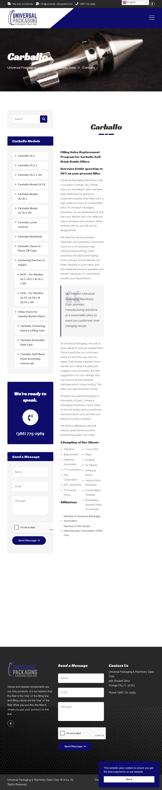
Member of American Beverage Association (82, 518)
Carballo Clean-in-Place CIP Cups (29, 248)
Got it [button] (129, 779)
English (131, 2)
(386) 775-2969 (87, 4)
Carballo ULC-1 (27, 165)
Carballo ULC (26, 155)
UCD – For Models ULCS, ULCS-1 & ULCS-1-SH (31, 298)
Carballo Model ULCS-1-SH (28, 210)
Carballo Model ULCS (31, 184)
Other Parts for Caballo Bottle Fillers (31, 314)
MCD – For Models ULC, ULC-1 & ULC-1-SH (32, 279)
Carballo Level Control (27, 224)
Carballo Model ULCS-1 (28, 196)
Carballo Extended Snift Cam (32, 342)
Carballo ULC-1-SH (30, 174)
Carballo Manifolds (30, 236)
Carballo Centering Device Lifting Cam (32, 328)
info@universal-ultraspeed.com (56, 4)
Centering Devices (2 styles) (31, 262)
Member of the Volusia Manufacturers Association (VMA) (83, 528)
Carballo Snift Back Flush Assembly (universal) (32, 359)
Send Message (28, 540)
